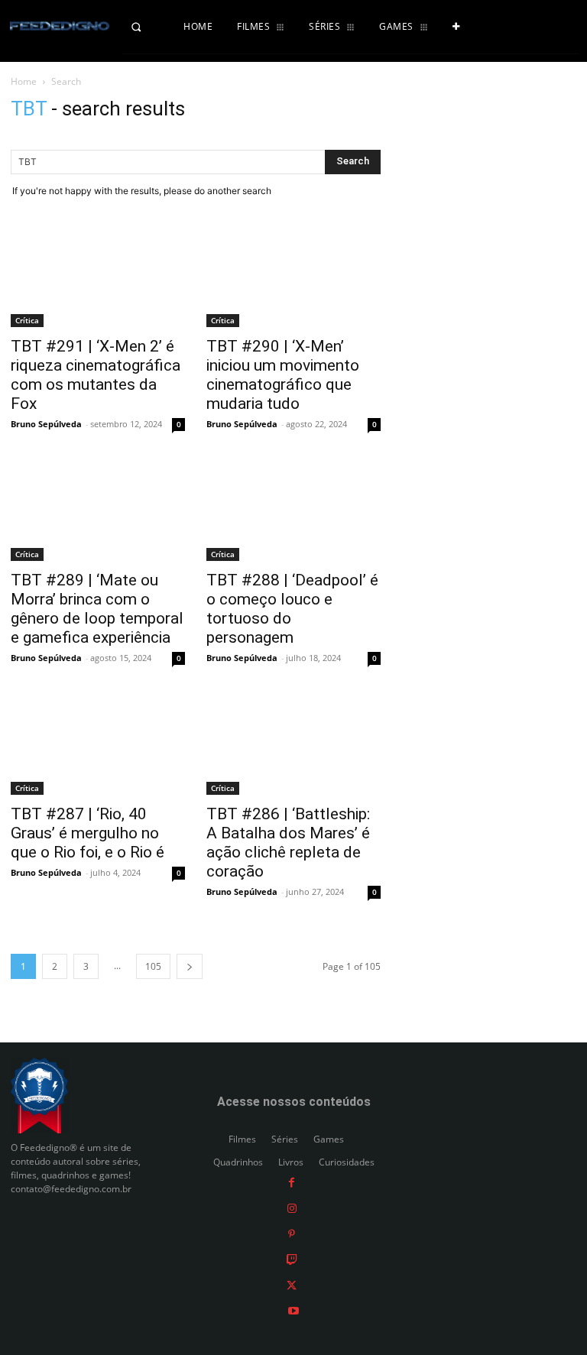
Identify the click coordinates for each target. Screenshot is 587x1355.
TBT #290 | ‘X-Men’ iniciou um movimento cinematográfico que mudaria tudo (282, 375)
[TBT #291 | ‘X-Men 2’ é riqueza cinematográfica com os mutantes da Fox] (98, 278)
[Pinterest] (291, 1233)
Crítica (27, 320)
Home (24, 81)
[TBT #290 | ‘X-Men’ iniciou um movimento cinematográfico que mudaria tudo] (293, 278)
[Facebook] (291, 1181)
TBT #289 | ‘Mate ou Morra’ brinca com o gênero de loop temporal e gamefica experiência (97, 609)
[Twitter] (291, 1284)
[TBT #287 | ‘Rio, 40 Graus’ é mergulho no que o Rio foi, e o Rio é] (98, 746)
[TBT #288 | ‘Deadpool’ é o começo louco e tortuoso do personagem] (293, 512)
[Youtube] (293, 1310)
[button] (147, 26)
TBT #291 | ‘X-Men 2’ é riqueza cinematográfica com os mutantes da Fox (95, 375)
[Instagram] (292, 1207)
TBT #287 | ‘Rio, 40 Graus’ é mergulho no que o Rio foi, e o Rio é (87, 833)
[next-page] (190, 966)
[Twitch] (292, 1259)
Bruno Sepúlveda (46, 424)
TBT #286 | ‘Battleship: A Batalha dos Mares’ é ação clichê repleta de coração (288, 842)
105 (153, 966)
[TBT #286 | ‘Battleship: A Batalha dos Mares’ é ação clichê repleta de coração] (293, 746)
